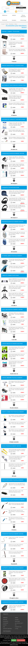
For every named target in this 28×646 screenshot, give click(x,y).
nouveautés (5, 623)
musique (16, 619)
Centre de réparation (7, 628)
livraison (5, 624)
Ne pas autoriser (21, 640)
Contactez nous (18, 626)
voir (14, 59)
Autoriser (14, 640)
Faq (4, 626)
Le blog (16, 628)
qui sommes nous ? (19, 623)
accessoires (5, 621)
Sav (16, 624)
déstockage (17, 621)
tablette (16, 617)
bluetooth (5, 619)
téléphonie (5, 617)
